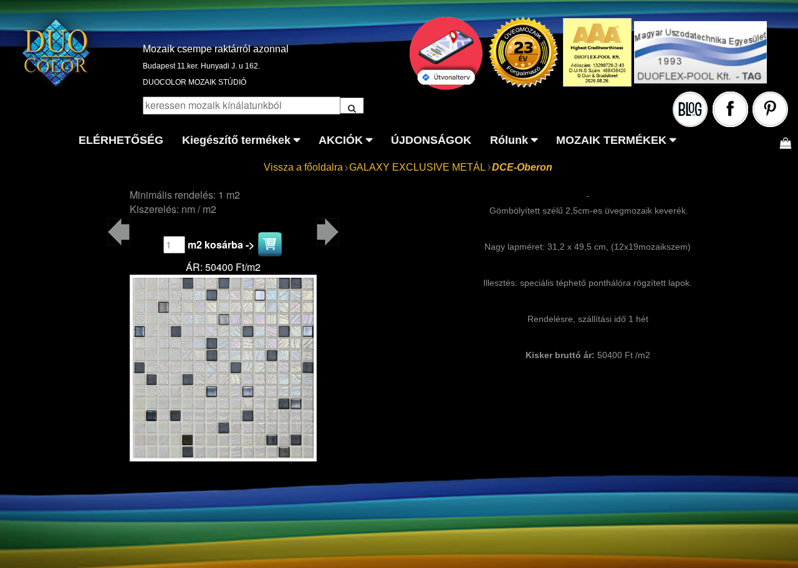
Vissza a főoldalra (303, 167)
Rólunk (509, 140)
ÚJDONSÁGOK (431, 140)
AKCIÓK (341, 140)
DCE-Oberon (522, 167)
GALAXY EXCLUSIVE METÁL (417, 167)
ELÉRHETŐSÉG (121, 140)
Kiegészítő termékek (236, 140)
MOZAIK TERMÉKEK (611, 140)
